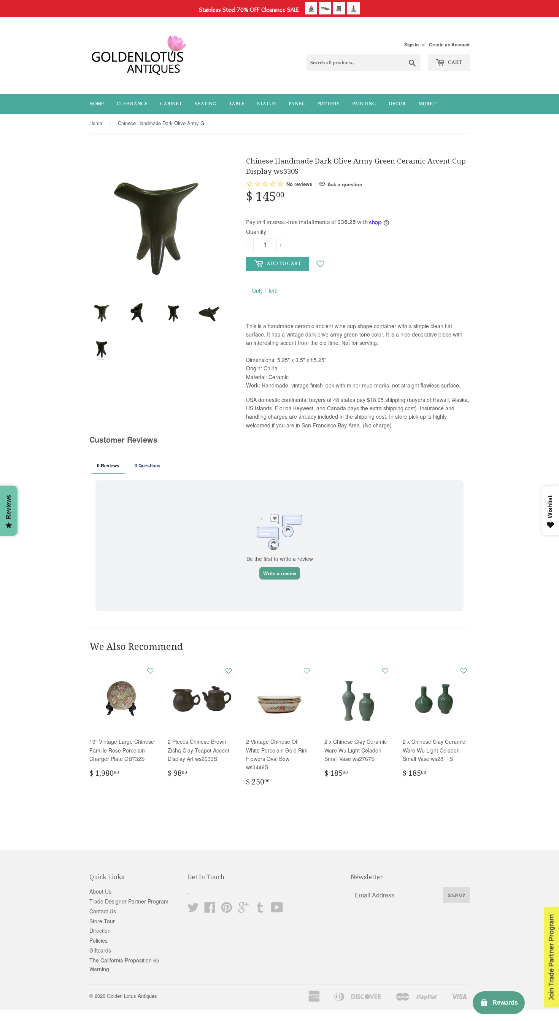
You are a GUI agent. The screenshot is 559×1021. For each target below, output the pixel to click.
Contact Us (102, 911)
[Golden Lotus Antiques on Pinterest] (226, 909)
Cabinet (171, 103)
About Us (100, 891)
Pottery (328, 103)
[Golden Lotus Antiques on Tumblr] (260, 909)
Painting (364, 103)
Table (237, 103)
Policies (98, 940)
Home (96, 103)
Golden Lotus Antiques (132, 995)
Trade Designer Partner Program (128, 901)
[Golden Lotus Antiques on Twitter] (193, 909)
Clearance (132, 103)
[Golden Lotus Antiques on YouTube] (277, 909)
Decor (397, 103)
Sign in (411, 44)
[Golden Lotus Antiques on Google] (243, 909)
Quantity (256, 231)
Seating (205, 103)
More (425, 103)
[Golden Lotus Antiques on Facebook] (210, 909)
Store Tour (102, 921)
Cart (454, 62)
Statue (266, 103)
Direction (100, 930)
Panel (297, 103)
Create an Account (449, 44)
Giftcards (100, 950)
